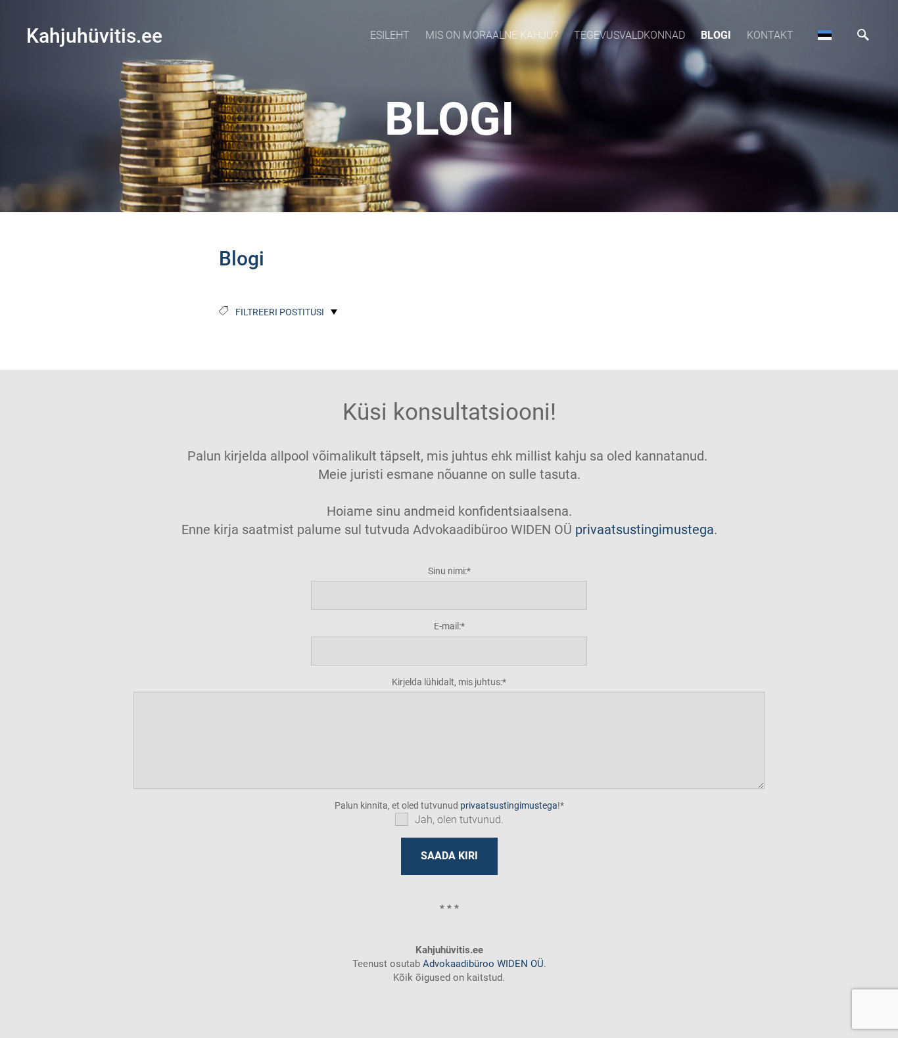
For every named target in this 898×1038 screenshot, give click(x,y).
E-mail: (447, 626)
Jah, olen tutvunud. (459, 819)
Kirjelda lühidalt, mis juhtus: (447, 682)
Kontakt (770, 35)
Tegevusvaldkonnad (629, 35)
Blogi (716, 35)
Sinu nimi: (447, 571)
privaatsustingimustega (644, 529)
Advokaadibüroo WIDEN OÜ (482, 964)
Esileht (390, 35)
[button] (825, 34)
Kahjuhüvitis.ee (94, 35)
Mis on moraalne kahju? (491, 35)
